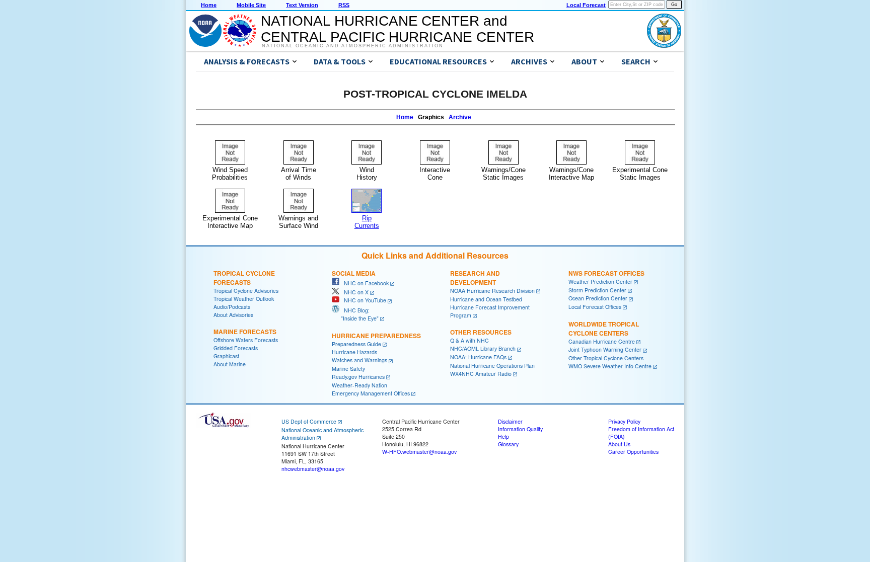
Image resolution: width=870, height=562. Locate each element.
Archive (460, 117)
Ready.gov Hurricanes (358, 376)
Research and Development (475, 278)
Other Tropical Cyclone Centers (605, 358)
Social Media (354, 273)
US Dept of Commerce (308, 421)
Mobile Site (251, 5)
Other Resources (481, 332)
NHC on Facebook (364, 283)
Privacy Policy (624, 421)
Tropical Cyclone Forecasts (244, 278)
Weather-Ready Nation (359, 385)
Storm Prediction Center (597, 290)
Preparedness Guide (356, 344)
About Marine (229, 364)
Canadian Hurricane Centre (601, 341)
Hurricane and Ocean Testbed (486, 299)
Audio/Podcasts (231, 306)
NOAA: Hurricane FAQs (478, 357)
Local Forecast (586, 5)
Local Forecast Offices (594, 306)
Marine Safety (348, 368)
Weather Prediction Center (600, 281)
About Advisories (233, 314)
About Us (619, 444)
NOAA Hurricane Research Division (492, 290)
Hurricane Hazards (354, 352)
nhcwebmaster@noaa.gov (312, 468)
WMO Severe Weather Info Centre (609, 366)
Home (208, 5)
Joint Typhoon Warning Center (604, 349)
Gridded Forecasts (235, 348)
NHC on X (354, 292)
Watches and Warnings (359, 360)
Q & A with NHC (469, 340)
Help (503, 436)
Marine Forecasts (244, 331)
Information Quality (520, 429)
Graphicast (226, 356)
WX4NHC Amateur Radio (481, 373)
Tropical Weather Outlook (243, 298)
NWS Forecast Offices (606, 273)
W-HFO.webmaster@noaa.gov (419, 451)
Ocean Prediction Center (597, 298)
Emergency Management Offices (371, 393)
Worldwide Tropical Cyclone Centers (603, 328)
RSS (343, 5)
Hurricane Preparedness (376, 335)
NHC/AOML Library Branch (483, 348)
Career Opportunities (633, 451)
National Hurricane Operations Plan (492, 365)
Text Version (302, 5)
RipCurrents (366, 221)
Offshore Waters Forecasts (245, 340)
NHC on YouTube (362, 300)
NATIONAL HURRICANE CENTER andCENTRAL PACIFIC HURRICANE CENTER (397, 29)
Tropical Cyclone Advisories (245, 290)
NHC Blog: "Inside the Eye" (355, 314)
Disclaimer (510, 421)
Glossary (508, 444)
